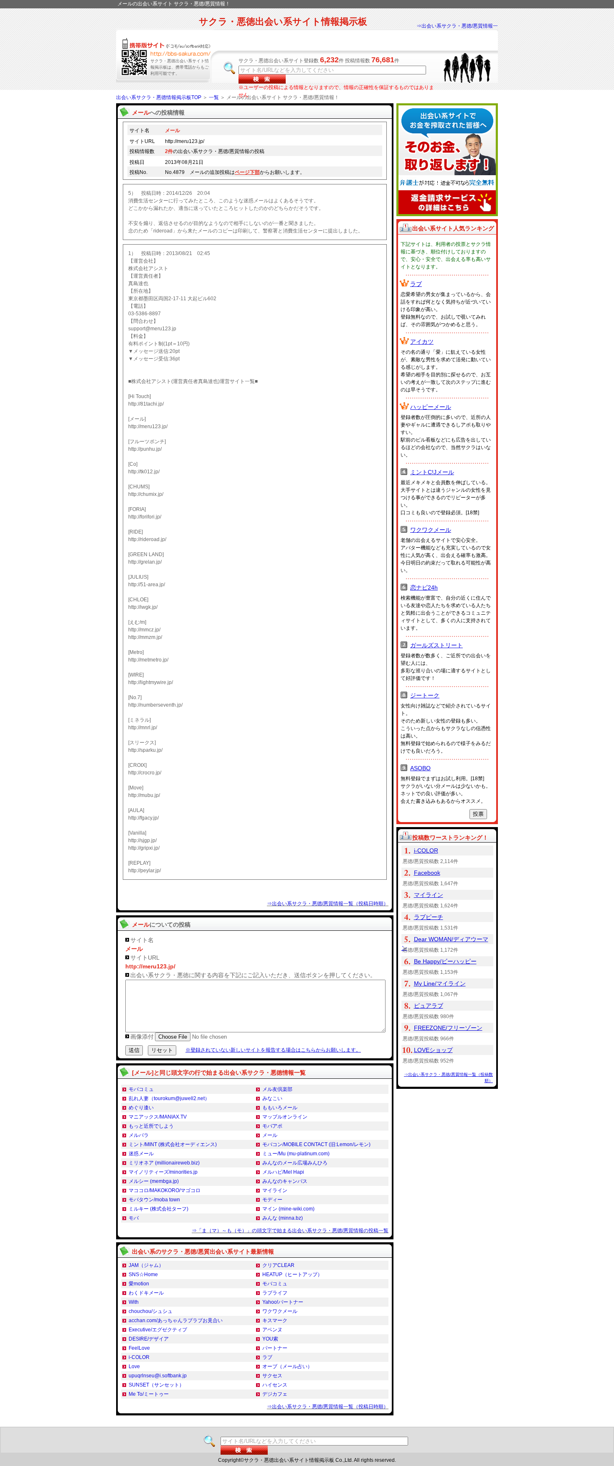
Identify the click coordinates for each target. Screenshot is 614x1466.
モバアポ (272, 1126)
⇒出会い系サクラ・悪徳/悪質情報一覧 (457, 29)
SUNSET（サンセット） (156, 1385)
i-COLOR (139, 1357)
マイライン (274, 1190)
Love (134, 1366)
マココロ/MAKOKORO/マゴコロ (164, 1190)
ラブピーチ (428, 917)
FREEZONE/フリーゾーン (448, 1027)
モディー (272, 1200)
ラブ (267, 1357)
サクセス (272, 1376)
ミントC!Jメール (432, 472)
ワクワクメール (279, 1311)
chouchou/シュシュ (151, 1311)
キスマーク (274, 1320)
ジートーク (424, 695)
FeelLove (139, 1348)
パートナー (274, 1348)
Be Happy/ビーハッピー (445, 961)
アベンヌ (272, 1330)
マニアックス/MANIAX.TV (158, 1117)
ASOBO (420, 768)
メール (269, 1135)
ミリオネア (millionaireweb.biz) (164, 1163)
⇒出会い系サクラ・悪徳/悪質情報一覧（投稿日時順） (327, 904)
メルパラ (139, 1135)
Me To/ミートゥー (149, 1394)
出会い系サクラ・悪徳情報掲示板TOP (158, 97)
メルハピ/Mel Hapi (283, 1172)
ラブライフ (274, 1293)
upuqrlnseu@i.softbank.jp (158, 1376)
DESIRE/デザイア (149, 1339)
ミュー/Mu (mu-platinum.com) (296, 1154)
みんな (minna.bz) (282, 1218)
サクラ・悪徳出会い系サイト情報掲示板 (283, 21)
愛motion (139, 1284)
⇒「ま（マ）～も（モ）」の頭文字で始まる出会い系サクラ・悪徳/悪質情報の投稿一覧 (290, 1231)
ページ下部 (247, 172)
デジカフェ (274, 1394)
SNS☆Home (143, 1274)
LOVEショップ (433, 1050)
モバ (134, 1218)
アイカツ (422, 341)
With (134, 1302)
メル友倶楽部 (277, 1089)
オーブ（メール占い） (287, 1366)
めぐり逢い (141, 1108)
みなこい (272, 1098)
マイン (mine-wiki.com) (288, 1209)
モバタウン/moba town (154, 1200)
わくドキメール (146, 1293)
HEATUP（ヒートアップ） (292, 1274)
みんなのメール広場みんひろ (294, 1163)
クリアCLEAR (278, 1265)
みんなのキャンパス (284, 1181)
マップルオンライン (284, 1117)
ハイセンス (274, 1385)
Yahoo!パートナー (282, 1302)
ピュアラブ (428, 1005)
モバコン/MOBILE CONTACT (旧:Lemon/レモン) (316, 1144)
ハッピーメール (430, 407)
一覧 (214, 97)
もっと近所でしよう (151, 1126)
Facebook (427, 872)
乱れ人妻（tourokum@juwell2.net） (169, 1098)
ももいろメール (279, 1108)
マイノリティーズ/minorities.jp (163, 1172)
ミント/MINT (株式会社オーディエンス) (173, 1144)
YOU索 (270, 1339)
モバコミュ (141, 1089)
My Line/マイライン (440, 983)
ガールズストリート (436, 645)
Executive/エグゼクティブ (158, 1330)
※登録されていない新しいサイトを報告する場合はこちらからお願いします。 (273, 1050)
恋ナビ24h (424, 587)
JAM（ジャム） (146, 1265)
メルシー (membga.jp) (154, 1181)
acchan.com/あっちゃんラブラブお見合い (176, 1320)
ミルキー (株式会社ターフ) (158, 1209)
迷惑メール (141, 1154)
